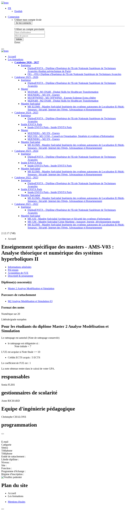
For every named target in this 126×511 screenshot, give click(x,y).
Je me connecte (23, 23)
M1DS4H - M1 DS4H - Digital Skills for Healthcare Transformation (63, 91)
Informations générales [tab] (19, 267)
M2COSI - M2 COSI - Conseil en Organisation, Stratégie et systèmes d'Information (71, 136)
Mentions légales (16, 501)
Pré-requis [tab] (13, 270)
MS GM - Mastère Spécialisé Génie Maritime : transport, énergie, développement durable (74, 221)
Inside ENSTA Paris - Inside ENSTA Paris (50, 127)
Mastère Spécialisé (30, 103)
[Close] (2, 433)
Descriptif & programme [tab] (20, 275)
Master (24, 89)
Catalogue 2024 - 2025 (26, 112)
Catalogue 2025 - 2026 (26, 77)
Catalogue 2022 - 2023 (26, 177)
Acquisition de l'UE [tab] (18, 272)
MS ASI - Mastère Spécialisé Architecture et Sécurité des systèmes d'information (69, 218)
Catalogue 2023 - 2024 (26, 151)
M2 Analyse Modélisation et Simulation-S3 (30, 301)
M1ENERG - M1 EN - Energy (44, 94)
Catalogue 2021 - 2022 (26, 204)
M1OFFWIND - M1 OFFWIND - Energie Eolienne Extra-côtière (62, 97)
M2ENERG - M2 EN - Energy (44, 139)
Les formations (15, 59)
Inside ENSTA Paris (31, 124)
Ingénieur (26, 65)
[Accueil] (5, 2)
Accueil (12, 56)
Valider (19, 39)
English (18, 11)
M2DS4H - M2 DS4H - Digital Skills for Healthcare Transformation (63, 100)
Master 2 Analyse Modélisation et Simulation (31, 288)
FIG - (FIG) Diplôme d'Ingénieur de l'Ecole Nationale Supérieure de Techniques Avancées (74, 74)
